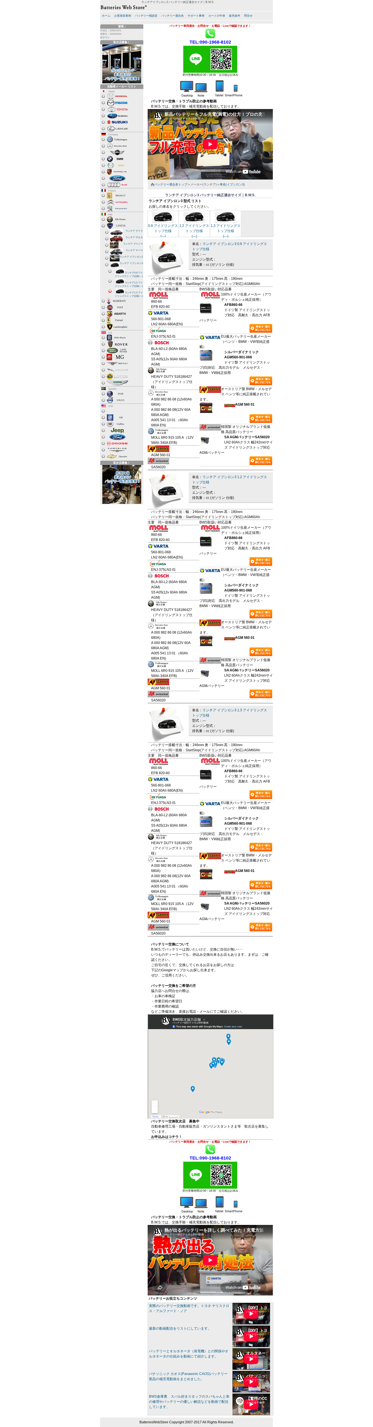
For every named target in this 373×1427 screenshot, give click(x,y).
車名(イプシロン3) (232, 184)
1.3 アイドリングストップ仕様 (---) (225, 231)
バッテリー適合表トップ (170, 184)
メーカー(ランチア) (203, 184)
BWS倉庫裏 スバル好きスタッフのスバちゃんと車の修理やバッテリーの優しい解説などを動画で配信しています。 (189, 1402)
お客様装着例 (122, 15)
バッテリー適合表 (172, 15)
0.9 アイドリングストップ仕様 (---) (163, 231)
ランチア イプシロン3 (131, 263)
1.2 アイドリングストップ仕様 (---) (194, 231)
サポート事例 (196, 15)
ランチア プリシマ (133, 243)
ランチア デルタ (134, 237)
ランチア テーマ (134, 250)
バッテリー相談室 (146, 15)
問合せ (248, 15)
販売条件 (234, 15)
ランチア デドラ (134, 230)
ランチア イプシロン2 (131, 256)
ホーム (106, 15)
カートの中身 (216, 15)
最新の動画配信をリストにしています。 (180, 1328)
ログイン (105, 37)
